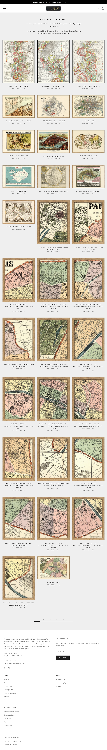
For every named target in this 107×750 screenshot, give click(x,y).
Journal (58, 686)
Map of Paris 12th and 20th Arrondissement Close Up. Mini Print (19, 486)
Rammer (6, 697)
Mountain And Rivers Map (18, 121)
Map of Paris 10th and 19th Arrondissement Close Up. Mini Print (88, 307)
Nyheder (6, 679)
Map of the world (88, 156)
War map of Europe (18, 156)
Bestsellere (7, 683)
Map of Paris (53, 582)
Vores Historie (60, 679)
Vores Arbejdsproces (63, 683)
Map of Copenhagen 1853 (53, 121)
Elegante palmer (9, 686)
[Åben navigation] (4, 8)
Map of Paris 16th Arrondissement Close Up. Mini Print (88, 366)
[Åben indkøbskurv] (103, 8)
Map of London (88, 121)
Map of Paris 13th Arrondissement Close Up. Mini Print (88, 545)
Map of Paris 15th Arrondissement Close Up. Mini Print (88, 486)
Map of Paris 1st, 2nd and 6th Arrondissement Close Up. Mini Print (53, 426)
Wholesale (7, 719)
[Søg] (98, 8)
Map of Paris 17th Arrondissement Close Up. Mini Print (19, 307)
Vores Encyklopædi (10, 693)
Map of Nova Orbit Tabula (18, 226)
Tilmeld (63, 658)
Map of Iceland (18, 191)
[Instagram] (9, 667)
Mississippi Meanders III (88, 86)
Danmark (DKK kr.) (12, 737)
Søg (5, 700)
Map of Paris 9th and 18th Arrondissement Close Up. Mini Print (53, 307)
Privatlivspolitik (9, 725)
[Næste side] (70, 619)
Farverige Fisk (8, 690)
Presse (6, 722)
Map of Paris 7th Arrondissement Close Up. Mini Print (19, 426)
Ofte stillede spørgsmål (11, 712)
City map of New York (53, 156)
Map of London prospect (88, 191)
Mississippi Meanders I (19, 86)
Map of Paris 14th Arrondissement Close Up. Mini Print (53, 545)
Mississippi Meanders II (53, 86)
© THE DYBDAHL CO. (13, 741)
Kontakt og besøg (9, 715)
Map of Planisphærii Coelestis (53, 191)
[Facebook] (4, 667)
